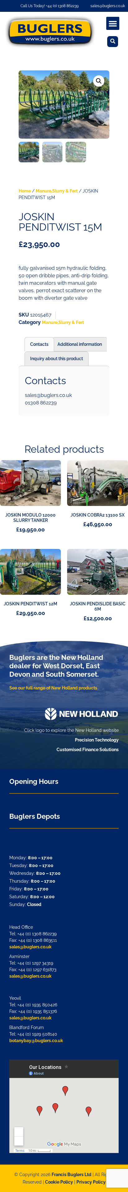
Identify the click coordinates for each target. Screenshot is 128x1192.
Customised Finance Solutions (88, 749)
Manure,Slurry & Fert (57, 190)
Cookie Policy (59, 1182)
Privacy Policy (91, 1182)
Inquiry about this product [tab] (56, 358)
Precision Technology (97, 739)
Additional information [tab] (79, 344)
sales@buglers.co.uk (30, 946)
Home (25, 190)
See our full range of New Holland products (53, 687)
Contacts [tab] (39, 344)
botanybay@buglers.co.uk (36, 1040)
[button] (112, 23)
